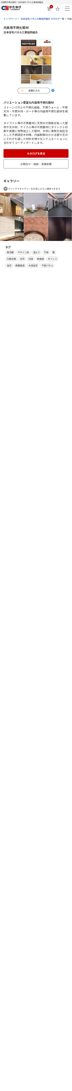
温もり (36, 252)
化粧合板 (11, 258)
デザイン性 (23, 252)
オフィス (52, 258)
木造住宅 (33, 265)
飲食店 (40, 258)
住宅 (9, 265)
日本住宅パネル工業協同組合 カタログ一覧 (42, 18)
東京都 (10, 252)
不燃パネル (47, 265)
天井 (22, 258)
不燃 (46, 252)
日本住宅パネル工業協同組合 (20, 32)
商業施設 (19, 265)
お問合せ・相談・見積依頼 (36, 164)
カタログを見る (36, 153)
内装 (30, 258)
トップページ (10, 18)
